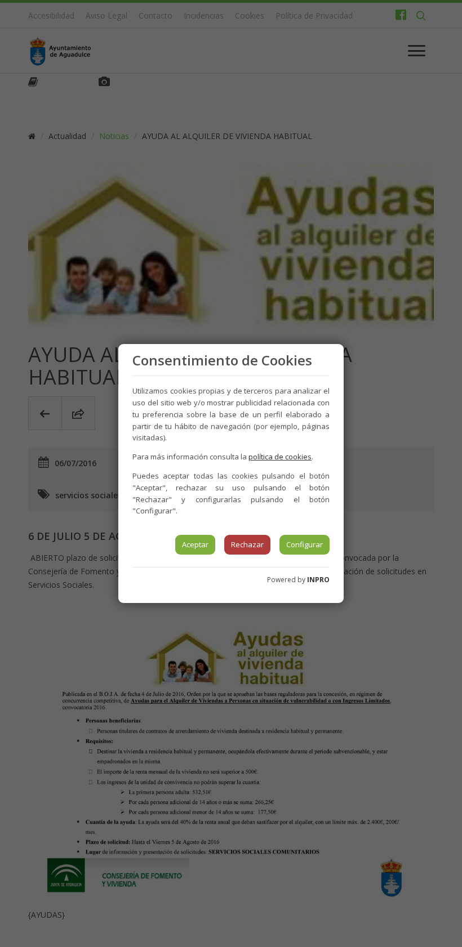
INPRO (318, 579)
